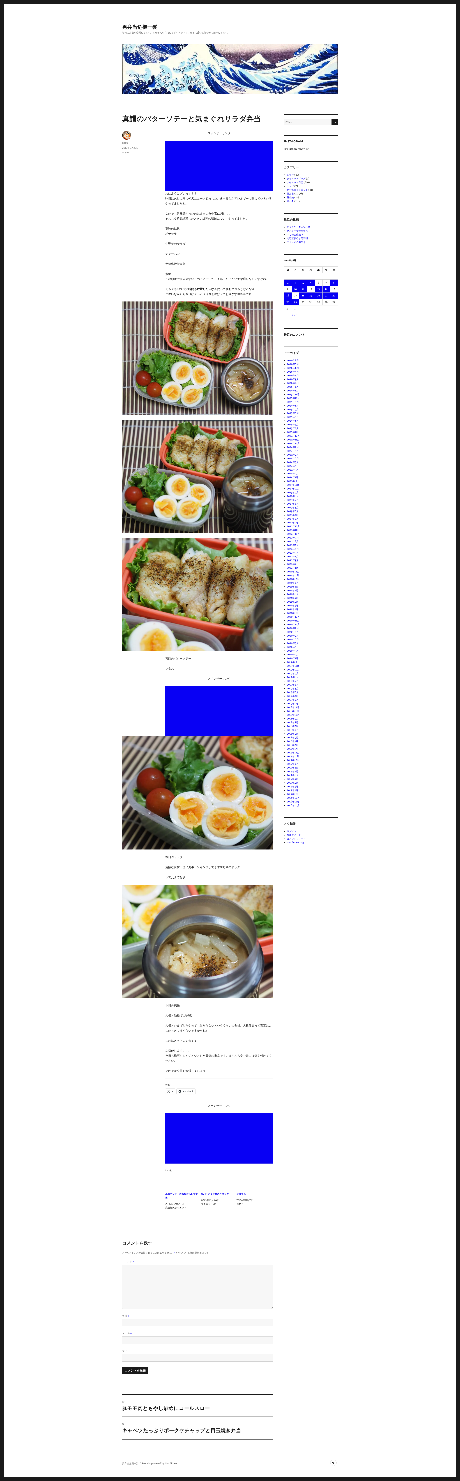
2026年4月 (293, 375)
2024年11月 (293, 439)
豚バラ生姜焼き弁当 (297, 230)
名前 (125, 1315)
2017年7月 (292, 771)
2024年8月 (293, 450)
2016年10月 (293, 805)
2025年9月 (293, 401)
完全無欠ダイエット (297, 189)
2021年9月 (292, 582)
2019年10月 (293, 669)
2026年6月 (293, 368)
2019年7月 (292, 681)
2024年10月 (293, 443)
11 (303, 289)
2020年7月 (293, 635)
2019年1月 (292, 703)
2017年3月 (292, 786)
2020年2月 (293, 654)
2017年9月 (292, 763)
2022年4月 (293, 556)
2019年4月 (292, 692)
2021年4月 (292, 601)
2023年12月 (293, 481)
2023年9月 (293, 492)
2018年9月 (292, 718)
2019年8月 (292, 677)
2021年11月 (293, 575)
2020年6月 (293, 639)
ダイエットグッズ (296, 178)
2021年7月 (292, 590)
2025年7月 (293, 409)
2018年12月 (293, 707)
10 (295, 289)
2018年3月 (292, 741)
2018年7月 (292, 726)
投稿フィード (294, 835)
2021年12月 (293, 571)
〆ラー (290, 174)
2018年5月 (292, 733)
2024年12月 (293, 435)
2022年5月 (293, 552)
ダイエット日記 (295, 182)
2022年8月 (293, 541)
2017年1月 (292, 794)
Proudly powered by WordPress (159, 1463)
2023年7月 (292, 500)
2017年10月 (293, 760)
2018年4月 (292, 737)
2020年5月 (293, 643)
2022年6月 (293, 549)
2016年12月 (293, 797)
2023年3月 (292, 515)
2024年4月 (293, 466)
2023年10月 (293, 488)
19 (310, 295)
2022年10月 (293, 533)
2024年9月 (293, 447)
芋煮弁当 (241, 1194)
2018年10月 (293, 714)
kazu (125, 142)
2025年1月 (292, 432)
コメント (128, 1261)
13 (318, 289)
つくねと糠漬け (295, 234)
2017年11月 (293, 756)
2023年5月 (292, 507)
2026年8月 (293, 360)
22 (333, 295)
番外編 (290, 197)
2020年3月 (292, 650)
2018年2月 (292, 745)
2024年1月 (292, 477)
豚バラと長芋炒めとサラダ (215, 1194)
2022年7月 (293, 545)
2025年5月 (293, 417)
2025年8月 (293, 405)
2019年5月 (292, 688)
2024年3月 (292, 469)
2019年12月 (293, 662)
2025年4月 (293, 420)
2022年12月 (293, 526)
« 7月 (295, 315)
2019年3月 (292, 696)
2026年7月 (293, 364)
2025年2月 (293, 428)
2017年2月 (292, 790)
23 (287, 302)
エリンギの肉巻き (296, 242)
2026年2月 (293, 383)
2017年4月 (292, 782)
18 (303, 295)
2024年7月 (293, 454)
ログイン (291, 831)
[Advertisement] (220, 166)
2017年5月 (292, 779)
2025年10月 (293, 398)
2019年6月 (293, 684)
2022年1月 (292, 567)
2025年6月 (293, 413)
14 (326, 289)
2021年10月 (293, 579)
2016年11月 (293, 801)
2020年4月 (293, 647)
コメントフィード (296, 838)
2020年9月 (293, 628)
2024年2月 (293, 473)
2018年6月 (292, 730)
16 (287, 295)
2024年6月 (293, 458)
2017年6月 (292, 775)
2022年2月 (293, 564)
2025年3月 (292, 424)
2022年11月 (293, 530)
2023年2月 (292, 518)
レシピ (290, 186)
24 (295, 302)
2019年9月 (293, 673)
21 (326, 295)
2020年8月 (293, 631)
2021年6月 (292, 594)
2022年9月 (293, 537)
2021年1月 (292, 613)
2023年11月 (293, 484)
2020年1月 (292, 658)
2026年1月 (292, 386)
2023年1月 (292, 522)
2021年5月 (292, 598)
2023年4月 (292, 511)
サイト (126, 1350)
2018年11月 (293, 711)
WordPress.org (295, 842)
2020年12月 (293, 616)
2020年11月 (293, 620)
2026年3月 (293, 379)
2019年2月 (292, 699)
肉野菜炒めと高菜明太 (298, 238)
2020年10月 (293, 624)
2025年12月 (293, 390)
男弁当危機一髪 (139, 27)
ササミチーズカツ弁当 (298, 227)
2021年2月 (292, 609)
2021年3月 (292, 605)
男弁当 (125, 152)
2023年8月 (292, 496)
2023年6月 (293, 503)
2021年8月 (292, 586)
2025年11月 (293, 394)
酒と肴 (290, 201)
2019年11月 (293, 665)
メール (127, 1333)
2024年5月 (293, 462)
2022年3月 (292, 560)
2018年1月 (292, 748)
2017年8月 (292, 767)
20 (318, 295)
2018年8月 (292, 722)
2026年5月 (293, 371)
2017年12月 (293, 752)
